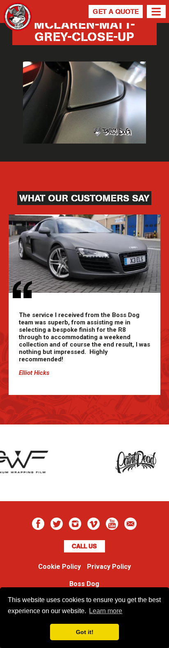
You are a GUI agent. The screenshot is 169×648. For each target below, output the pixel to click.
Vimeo (93, 524)
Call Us (84, 546)
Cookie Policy (59, 566)
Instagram (75, 524)
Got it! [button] (85, 632)
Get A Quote (116, 11)
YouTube (112, 524)
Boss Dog (17, 26)
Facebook (38, 524)
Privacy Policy (109, 566)
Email (130, 524)
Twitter (56, 524)
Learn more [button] (105, 610)
